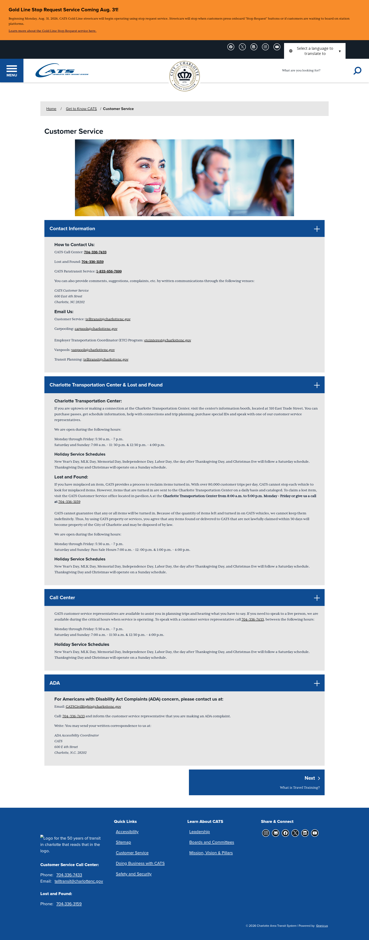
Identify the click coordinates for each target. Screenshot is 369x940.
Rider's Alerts (275, 833)
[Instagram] (266, 47)
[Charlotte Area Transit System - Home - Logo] (62, 70)
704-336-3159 (93, 262)
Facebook (285, 833)
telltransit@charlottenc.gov (108, 319)
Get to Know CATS (81, 108)
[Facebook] (231, 47)
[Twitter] (243, 47)
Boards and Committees (211, 842)
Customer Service (132, 853)
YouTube (315, 833)
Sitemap (123, 842)
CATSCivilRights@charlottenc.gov (93, 706)
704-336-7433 (95, 252)
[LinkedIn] (254, 47)
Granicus (322, 925)
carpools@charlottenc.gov (96, 329)
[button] (184, 228)
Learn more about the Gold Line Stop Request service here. (52, 31)
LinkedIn (305, 833)
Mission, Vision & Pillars (211, 853)
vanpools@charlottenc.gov (93, 350)
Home (51, 108)
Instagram (266, 833)
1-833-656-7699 (109, 271)
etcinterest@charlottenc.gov (167, 340)
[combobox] (315, 51)
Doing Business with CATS (140, 863)
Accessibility (127, 831)
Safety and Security (134, 874)
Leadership (199, 831)
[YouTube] (277, 47)
